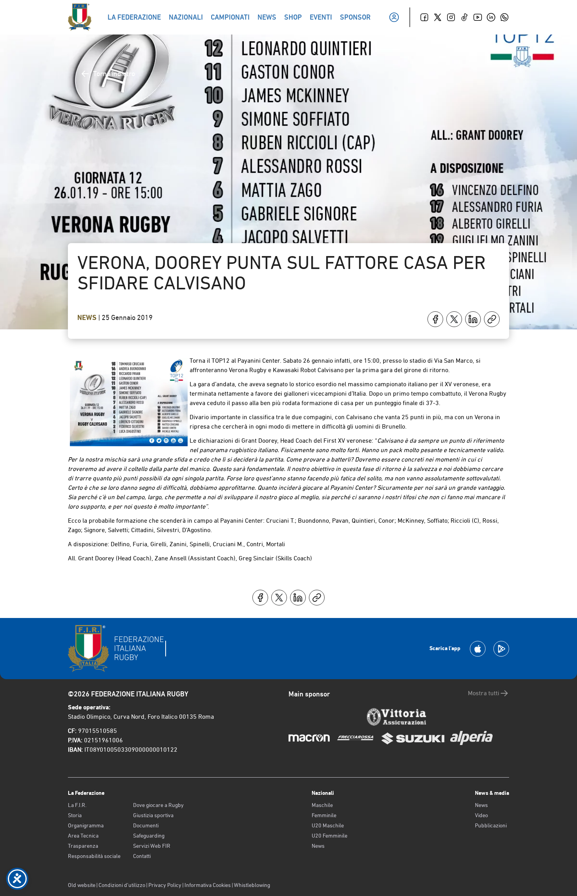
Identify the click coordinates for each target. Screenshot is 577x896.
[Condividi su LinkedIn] (473, 319)
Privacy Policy (164, 885)
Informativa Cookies (207, 885)
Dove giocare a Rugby (158, 805)
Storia (75, 815)
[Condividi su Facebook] (435, 319)
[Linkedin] (491, 17)
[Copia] (492, 319)
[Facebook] (424, 17)
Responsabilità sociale (94, 856)
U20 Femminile (329, 835)
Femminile (324, 815)
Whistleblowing (252, 885)
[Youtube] (477, 17)
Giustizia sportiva (153, 815)
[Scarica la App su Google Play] (501, 649)
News (87, 317)
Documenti (146, 825)
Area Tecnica (83, 835)
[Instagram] (451, 17)
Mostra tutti (483, 693)
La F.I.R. (77, 805)
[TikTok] (464, 17)
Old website (81, 885)
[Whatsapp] (504, 17)
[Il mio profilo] (394, 17)
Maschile (322, 805)
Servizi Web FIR (151, 846)
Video (481, 815)
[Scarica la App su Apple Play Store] (478, 649)
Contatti (142, 856)
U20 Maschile (328, 825)
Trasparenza (83, 846)
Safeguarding (148, 835)
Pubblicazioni (491, 825)
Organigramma (86, 825)
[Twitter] (437, 17)
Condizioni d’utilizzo (122, 885)
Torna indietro (114, 73)
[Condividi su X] (454, 319)
